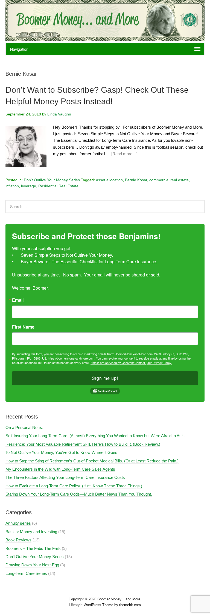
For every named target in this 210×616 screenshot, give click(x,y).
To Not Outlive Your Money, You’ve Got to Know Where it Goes (61, 452)
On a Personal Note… (25, 427)
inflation (12, 186)
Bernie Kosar (136, 180)
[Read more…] (124, 153)
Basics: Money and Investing (31, 531)
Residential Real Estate (58, 186)
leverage (28, 186)
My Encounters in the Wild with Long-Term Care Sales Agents (60, 469)
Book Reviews (18, 540)
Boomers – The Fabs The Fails (33, 548)
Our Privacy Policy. (159, 362)
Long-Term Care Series (26, 573)
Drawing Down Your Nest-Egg (32, 565)
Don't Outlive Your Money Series (52, 180)
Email (18, 300)
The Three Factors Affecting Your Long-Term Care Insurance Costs (65, 477)
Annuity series (18, 523)
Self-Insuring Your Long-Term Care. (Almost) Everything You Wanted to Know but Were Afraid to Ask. (95, 435)
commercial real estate (169, 180)
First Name (23, 327)
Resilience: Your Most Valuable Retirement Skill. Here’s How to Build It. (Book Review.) (82, 444)
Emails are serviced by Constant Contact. (118, 362)
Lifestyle (76, 605)
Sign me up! (105, 378)
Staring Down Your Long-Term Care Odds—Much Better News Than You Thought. (78, 494)
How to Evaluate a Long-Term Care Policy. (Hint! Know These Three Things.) (73, 486)
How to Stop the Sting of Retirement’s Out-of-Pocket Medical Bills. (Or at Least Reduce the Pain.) (92, 461)
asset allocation (109, 180)
